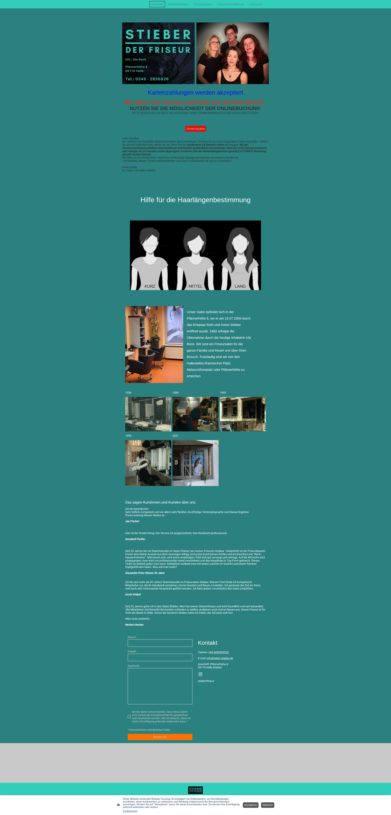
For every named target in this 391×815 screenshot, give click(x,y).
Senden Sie (160, 737)
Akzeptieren (250, 805)
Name (132, 637)
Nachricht (133, 665)
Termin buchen (195, 128)
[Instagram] (200, 674)
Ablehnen (267, 805)
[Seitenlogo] (195, 790)
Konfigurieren (130, 811)
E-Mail (132, 651)
